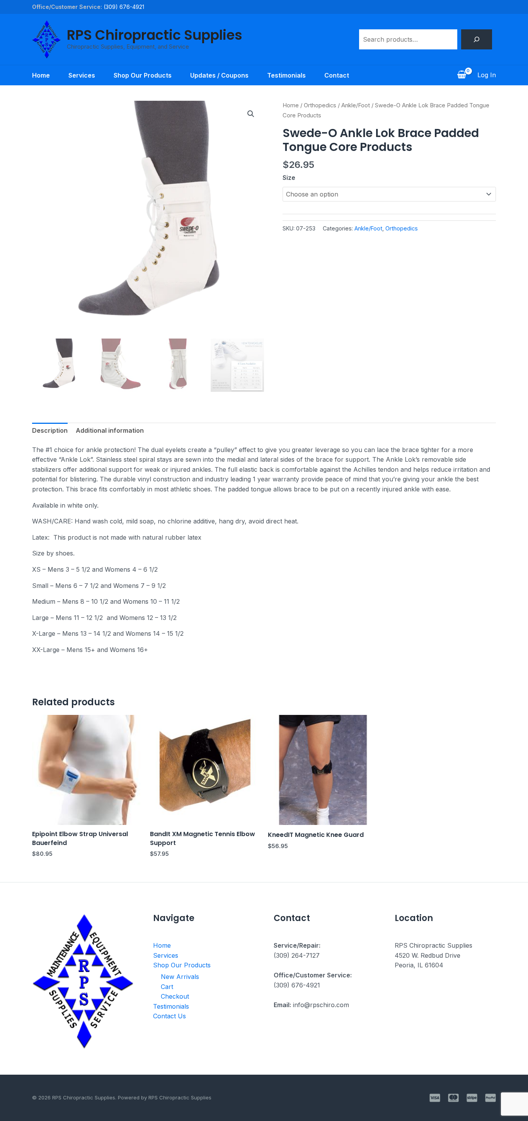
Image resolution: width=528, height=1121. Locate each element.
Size (289, 177)
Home (41, 75)
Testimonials (286, 75)
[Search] (476, 39)
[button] (251, 114)
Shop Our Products (143, 75)
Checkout (175, 996)
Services (81, 75)
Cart (167, 987)
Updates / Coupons (219, 75)
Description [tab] (50, 430)
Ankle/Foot (355, 105)
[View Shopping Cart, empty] (461, 75)
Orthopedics (320, 105)
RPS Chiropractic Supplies (154, 34)
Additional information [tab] (110, 430)
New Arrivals (180, 976)
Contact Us (169, 1016)
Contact (336, 75)
